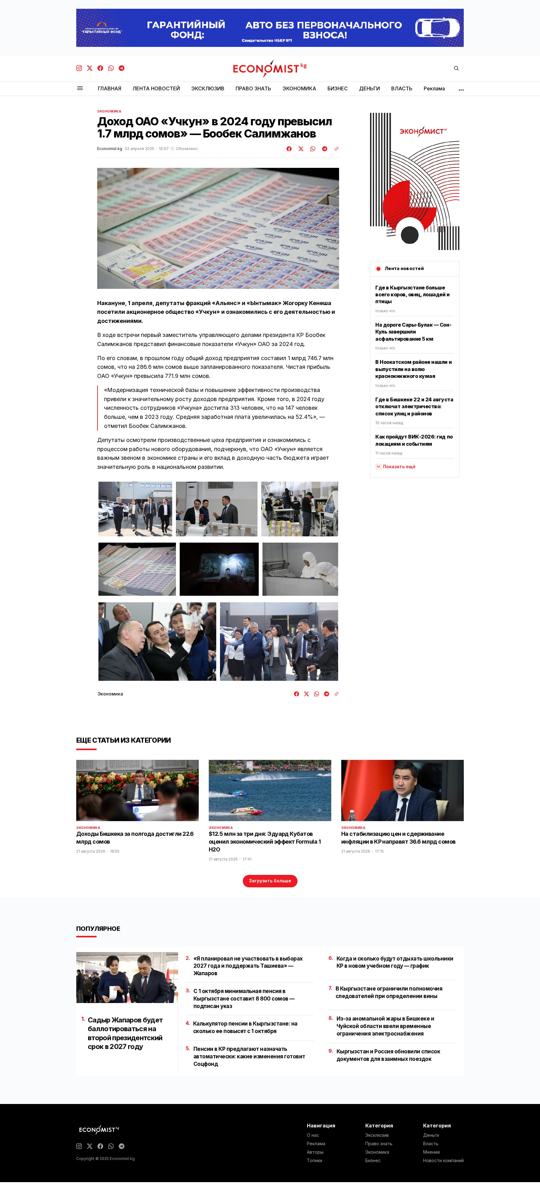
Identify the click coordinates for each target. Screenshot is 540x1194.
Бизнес (373, 1160)
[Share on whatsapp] (312, 148)
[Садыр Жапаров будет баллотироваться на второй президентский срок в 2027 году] (127, 977)
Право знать (378, 1143)
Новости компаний (443, 1160)
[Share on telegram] (324, 148)
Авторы (315, 1152)
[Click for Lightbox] (135, 509)
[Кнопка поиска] (456, 69)
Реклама (316, 1143)
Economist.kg (109, 149)
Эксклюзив (377, 1135)
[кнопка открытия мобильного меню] (80, 88)
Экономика (109, 111)
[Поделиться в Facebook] (289, 148)
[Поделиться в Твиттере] (300, 148)
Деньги (431, 1135)
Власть (430, 1143)
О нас (313, 1135)
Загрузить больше (270, 880)
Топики (314, 1160)
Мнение (431, 1152)
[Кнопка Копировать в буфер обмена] (334, 148)
